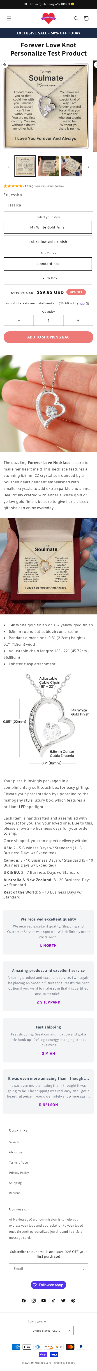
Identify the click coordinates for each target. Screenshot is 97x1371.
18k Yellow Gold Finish (48, 242)
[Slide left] (9, 167)
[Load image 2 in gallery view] (48, 166)
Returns (15, 1193)
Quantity (48, 311)
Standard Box (48, 264)
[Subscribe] (83, 1268)
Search (14, 1142)
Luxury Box (48, 278)
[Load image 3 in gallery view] (71, 166)
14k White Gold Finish (48, 227)
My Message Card (41, 1362)
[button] (9, 18)
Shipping (15, 1183)
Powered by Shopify (63, 1362)
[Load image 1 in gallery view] (25, 166)
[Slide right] (88, 167)
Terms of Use (18, 1162)
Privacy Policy (19, 1173)
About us (15, 1152)
